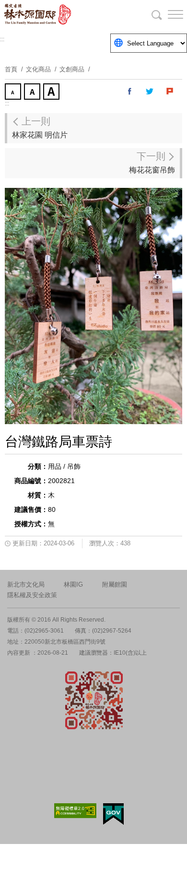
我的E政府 (113, 814)
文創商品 (71, 69)
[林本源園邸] (57, 14)
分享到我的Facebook (130, 91)
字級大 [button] (52, 92)
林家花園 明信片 (40, 127)
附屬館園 (114, 584)
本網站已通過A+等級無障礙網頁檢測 (75, 810)
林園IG (73, 584)
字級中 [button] (33, 92)
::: (2, 39)
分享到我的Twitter (150, 91)
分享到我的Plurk (170, 91)
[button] (168, 14)
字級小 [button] (14, 92)
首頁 (11, 69)
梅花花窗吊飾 (152, 162)
